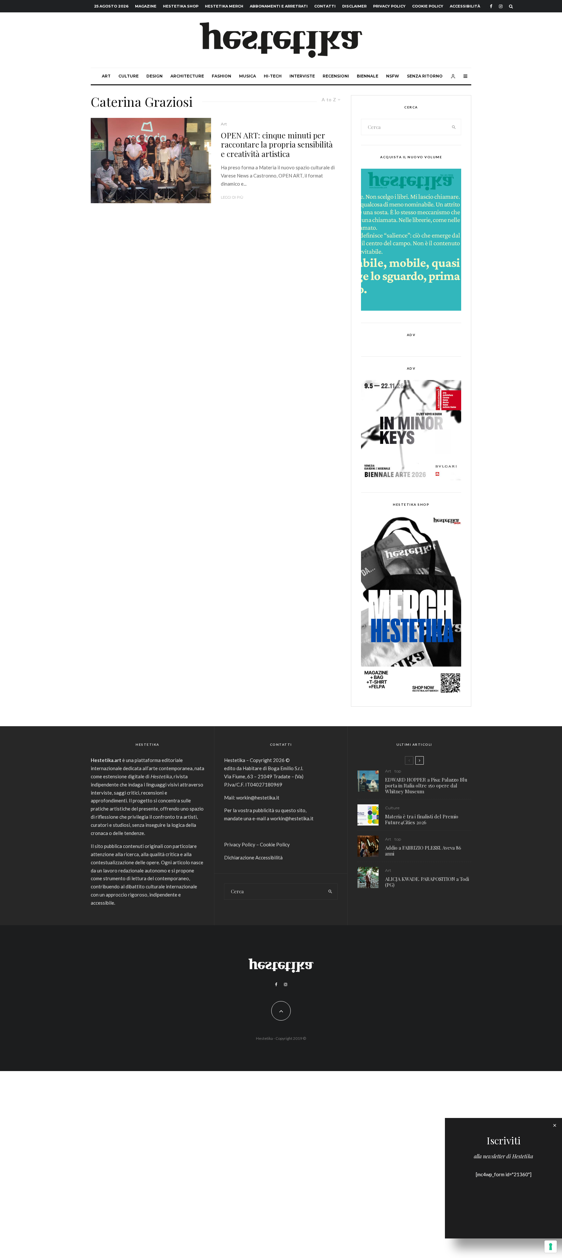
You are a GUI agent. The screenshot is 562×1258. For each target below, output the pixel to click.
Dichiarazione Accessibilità (253, 857)
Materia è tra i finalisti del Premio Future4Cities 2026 (421, 819)
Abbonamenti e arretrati (279, 6)
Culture (128, 76)
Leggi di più (232, 197)
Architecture (187, 76)
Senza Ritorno (425, 76)
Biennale (367, 76)
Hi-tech (273, 76)
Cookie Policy (427, 6)
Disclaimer (354, 6)
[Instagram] (501, 6)
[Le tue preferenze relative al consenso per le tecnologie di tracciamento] (550, 1246)
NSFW (392, 76)
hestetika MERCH (224, 6)
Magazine (145, 6)
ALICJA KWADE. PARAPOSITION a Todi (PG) (427, 882)
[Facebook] (491, 6)
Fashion (221, 76)
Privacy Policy (389, 6)
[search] (454, 127)
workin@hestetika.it (257, 797)
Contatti (325, 6)
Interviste (302, 76)
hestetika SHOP (180, 6)
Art (106, 76)
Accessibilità (465, 6)
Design (154, 76)
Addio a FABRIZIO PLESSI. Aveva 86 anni (423, 850)
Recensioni (336, 76)
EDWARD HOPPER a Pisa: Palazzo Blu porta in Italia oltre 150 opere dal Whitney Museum (426, 785)
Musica (247, 76)
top (398, 771)
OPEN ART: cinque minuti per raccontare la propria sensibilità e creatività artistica (277, 145)
